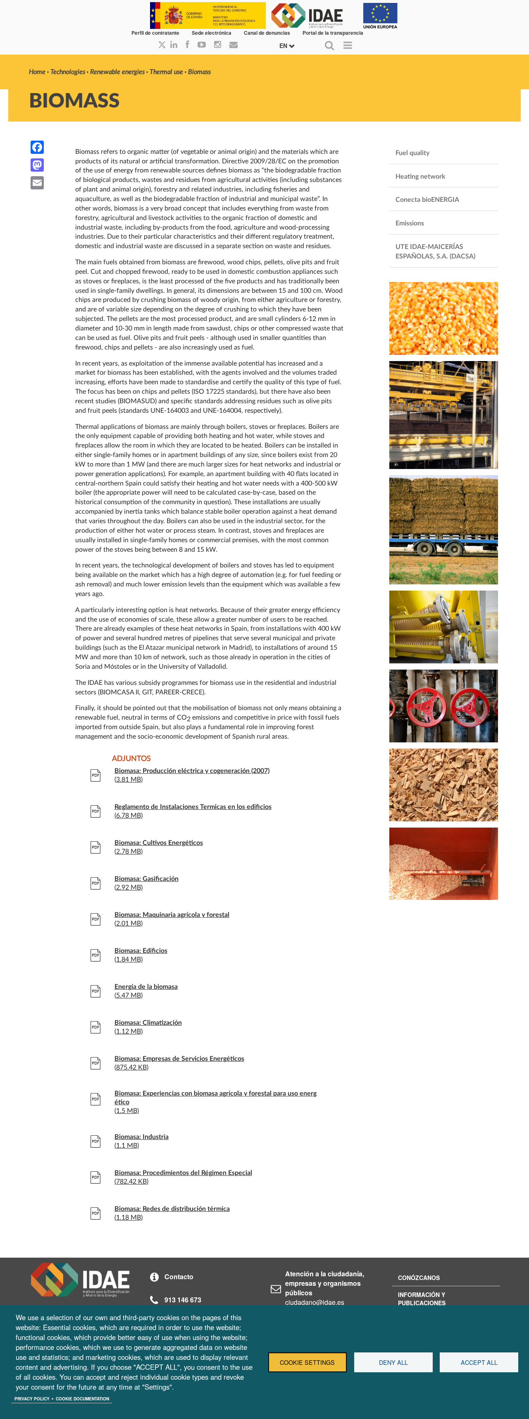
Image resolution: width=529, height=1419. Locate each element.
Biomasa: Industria (141, 1137)
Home (37, 72)
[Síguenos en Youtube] (201, 45)
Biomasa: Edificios (140, 951)
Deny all (393, 1362)
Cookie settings (307, 1362)
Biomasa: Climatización (148, 1022)
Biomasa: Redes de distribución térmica (172, 1209)
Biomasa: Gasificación (146, 879)
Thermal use (166, 72)
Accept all (479, 1362)
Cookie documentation (82, 1399)
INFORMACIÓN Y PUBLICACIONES (422, 1298)
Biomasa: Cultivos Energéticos (158, 843)
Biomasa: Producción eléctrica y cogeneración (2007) (191, 771)
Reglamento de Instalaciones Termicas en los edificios (193, 807)
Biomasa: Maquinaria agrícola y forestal (171, 915)
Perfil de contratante (155, 32)
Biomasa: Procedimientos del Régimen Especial (183, 1173)
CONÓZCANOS (419, 1277)
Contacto (178, 1276)
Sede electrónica (211, 32)
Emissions (410, 223)
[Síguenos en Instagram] (217, 45)
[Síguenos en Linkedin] (173, 45)
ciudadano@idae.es (314, 1302)
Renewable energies (117, 72)
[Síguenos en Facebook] (187, 45)
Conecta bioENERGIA (427, 199)
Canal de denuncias (267, 32)
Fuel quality (412, 153)
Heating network (421, 176)
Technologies (67, 72)
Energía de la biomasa (146, 986)
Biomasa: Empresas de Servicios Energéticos (179, 1058)
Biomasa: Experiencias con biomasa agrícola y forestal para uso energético (215, 1098)
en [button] (284, 45)
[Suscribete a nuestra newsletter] (233, 45)
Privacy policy (32, 1399)
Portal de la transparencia (333, 32)
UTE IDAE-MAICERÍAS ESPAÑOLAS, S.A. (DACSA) (435, 252)
